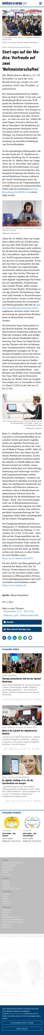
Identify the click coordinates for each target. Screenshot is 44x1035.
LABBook (5, 885)
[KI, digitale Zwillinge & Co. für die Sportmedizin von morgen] (22, 765)
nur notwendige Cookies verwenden (22, 1023)
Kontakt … (10, 622)
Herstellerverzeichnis (10, 888)
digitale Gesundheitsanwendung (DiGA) (21, 306)
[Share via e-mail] (30, 638)
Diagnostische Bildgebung (12, 862)
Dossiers (5, 881)
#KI (33, 749)
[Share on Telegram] (25, 638)
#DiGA (6, 749)
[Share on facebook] (4, 638)
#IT (13, 699)
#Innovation (6, 699)
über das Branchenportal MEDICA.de (20, 190)
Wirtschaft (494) (30, 615)
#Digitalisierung (14, 749)
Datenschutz (7, 924)
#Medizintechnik (20, 699)
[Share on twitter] (9, 638)
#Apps (8, 801)
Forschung (6, 875)
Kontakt (5, 914)
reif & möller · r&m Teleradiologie (29, 834)
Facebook (6, 894)
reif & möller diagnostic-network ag (11, 839)
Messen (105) (12, 615)
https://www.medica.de (14, 585)
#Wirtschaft (37, 699)
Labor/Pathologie (9, 865)
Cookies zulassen (22, 1029)
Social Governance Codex (12, 922)
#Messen (29, 699)
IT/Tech (5, 872)
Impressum (6, 927)
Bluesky (5, 899)
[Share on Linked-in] (15, 638)
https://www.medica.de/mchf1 (17, 558)
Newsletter (6, 912)
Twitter (5, 896)
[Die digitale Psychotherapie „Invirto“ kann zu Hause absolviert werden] (22, 213)
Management (7, 870)
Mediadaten (7, 909)
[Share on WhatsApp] (20, 638)
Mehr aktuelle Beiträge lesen (18, 629)
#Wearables (37, 801)
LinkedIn (5, 901)
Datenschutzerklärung (16, 1013)
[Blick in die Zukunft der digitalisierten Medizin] (22, 715)
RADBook (6, 883)
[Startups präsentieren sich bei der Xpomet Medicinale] (22, 663)
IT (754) (30, 611)
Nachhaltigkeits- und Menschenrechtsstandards (12, 918)
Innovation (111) (13, 611)
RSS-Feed (6, 903)
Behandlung (7, 867)
